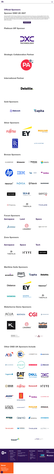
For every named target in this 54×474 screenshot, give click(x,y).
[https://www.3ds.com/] (11, 231)
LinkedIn (31, 452)
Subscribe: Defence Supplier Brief (32, 458)
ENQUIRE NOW (27, 22)
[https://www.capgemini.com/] (9, 376)
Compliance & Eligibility (12, 457)
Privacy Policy (12, 458)
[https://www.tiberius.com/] (11, 257)
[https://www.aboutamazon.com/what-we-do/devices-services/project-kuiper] (43, 231)
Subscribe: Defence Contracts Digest (32, 455)
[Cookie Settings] (47, 472)
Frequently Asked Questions (12, 453)
